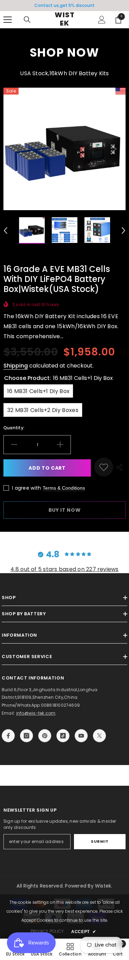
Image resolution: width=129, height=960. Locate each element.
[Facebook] (8, 735)
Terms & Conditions (64, 488)
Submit (99, 841)
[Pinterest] (44, 735)
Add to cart (47, 467)
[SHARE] (119, 467)
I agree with (26, 487)
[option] (64, 5)
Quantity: (13, 428)
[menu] (7, 20)
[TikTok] (62, 735)
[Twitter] (99, 735)
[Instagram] (26, 735)
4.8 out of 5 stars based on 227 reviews (64, 569)
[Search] (27, 20)
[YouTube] (81, 735)
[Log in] (102, 19)
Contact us (46, 5)
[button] (5, 230)
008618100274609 (60, 705)
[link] (103, 467)
